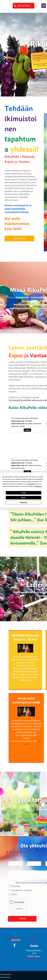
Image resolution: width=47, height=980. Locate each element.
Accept (23, 493)
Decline (23, 497)
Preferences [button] (38, 486)
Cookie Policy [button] (31, 484)
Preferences (23, 502)
